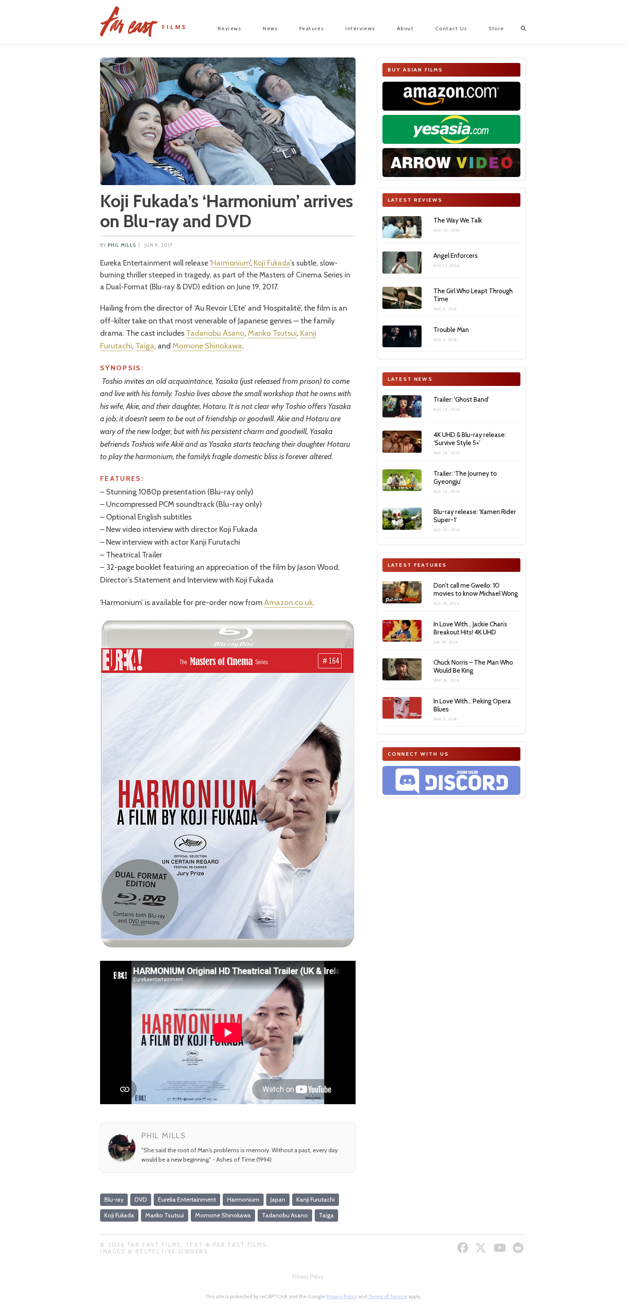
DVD (141, 1199)
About (405, 28)
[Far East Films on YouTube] (501, 1247)
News (270, 28)
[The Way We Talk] (402, 227)
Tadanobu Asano (215, 333)
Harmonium (230, 262)
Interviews (360, 28)
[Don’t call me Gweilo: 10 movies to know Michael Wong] (402, 592)
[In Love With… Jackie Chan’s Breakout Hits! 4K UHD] (402, 631)
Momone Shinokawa (207, 346)
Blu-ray (113, 1199)
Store (496, 28)
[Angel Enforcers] (402, 262)
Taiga (144, 346)
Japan (277, 1199)
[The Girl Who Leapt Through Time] (402, 298)
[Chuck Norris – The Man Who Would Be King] (402, 669)
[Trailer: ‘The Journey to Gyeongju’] (402, 480)
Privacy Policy (308, 1277)
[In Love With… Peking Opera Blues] (402, 708)
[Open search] (516, 28)
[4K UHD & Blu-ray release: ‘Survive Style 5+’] (402, 442)
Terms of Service (387, 1296)
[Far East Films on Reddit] (519, 1247)
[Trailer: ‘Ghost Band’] (402, 406)
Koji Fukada (272, 262)
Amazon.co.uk (288, 602)
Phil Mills (122, 245)
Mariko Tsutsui (272, 333)
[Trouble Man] (402, 337)
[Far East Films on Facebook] (464, 1247)
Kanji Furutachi (315, 1199)
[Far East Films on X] (481, 1247)
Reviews (229, 28)
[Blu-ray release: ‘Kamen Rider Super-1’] (402, 519)
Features (311, 28)
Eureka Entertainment (187, 1199)
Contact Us (451, 28)
